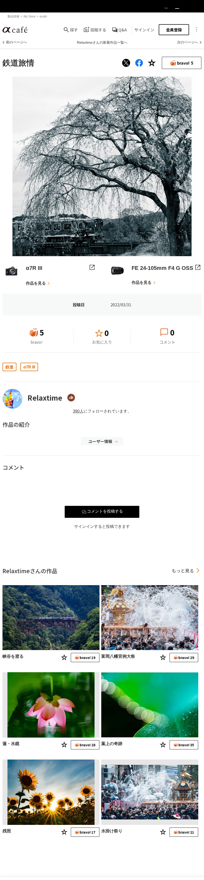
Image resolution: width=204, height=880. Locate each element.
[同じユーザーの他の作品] (51, 617)
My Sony (29, 16)
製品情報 (13, 16)
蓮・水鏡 (10, 743)
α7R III (29, 367)
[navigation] (199, 6)
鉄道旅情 (22, 63)
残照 (6, 831)
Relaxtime (44, 398)
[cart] (177, 6)
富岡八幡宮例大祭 (118, 656)
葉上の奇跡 (111, 743)
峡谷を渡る (13, 656)
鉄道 (9, 367)
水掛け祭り (111, 831)
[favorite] (166, 6)
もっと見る (183, 570)
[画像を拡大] (102, 166)
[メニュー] (197, 29)
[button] (102, 441)
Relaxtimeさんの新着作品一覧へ (102, 42)
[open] (188, 6)
